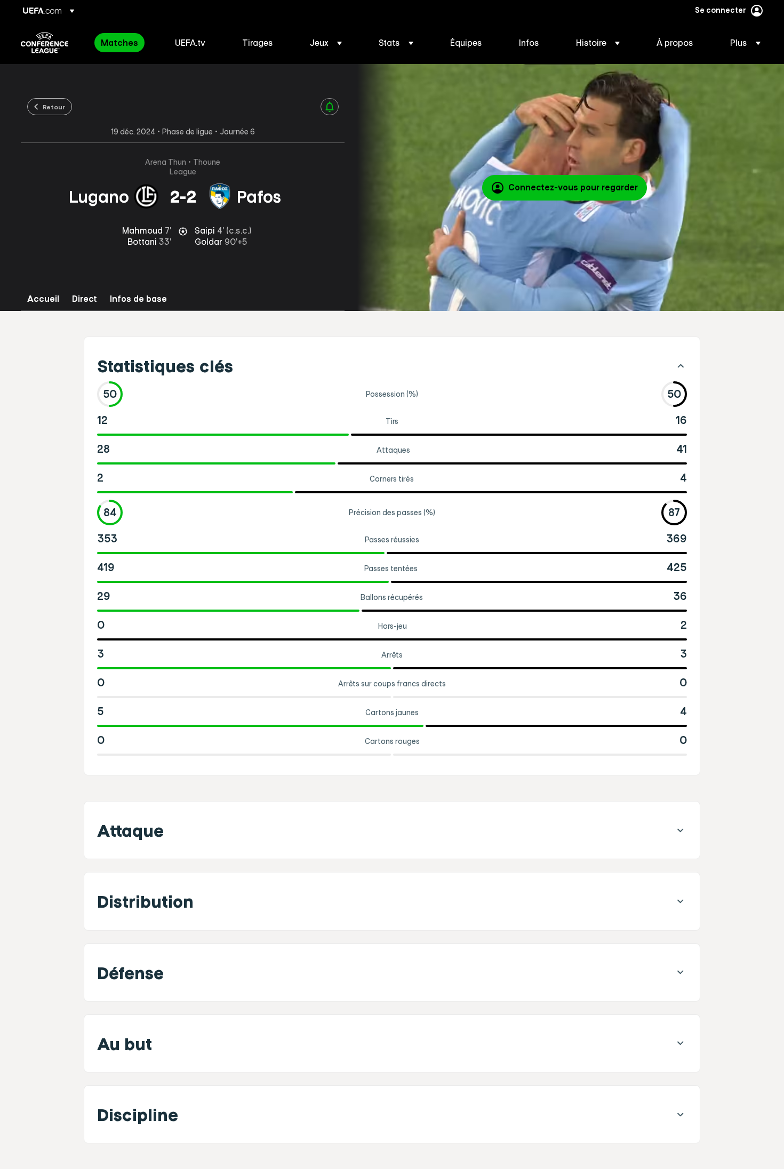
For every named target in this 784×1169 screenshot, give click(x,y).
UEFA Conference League (44, 42)
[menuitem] (124, 43)
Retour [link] (54, 106)
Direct (84, 298)
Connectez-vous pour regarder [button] (573, 187)
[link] (119, 43)
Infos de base (138, 298)
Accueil (43, 298)
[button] (326, 43)
